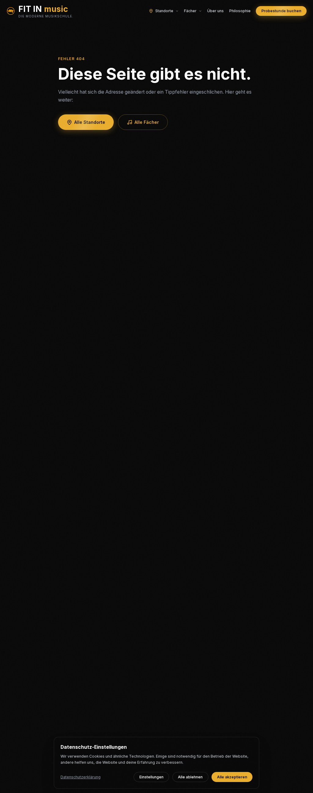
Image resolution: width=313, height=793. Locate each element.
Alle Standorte (89, 122)
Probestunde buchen (281, 11)
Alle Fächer (146, 122)
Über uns (215, 11)
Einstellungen (151, 777)
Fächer (190, 11)
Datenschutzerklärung (81, 777)
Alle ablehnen (190, 777)
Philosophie (240, 11)
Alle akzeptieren (232, 777)
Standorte (164, 11)
